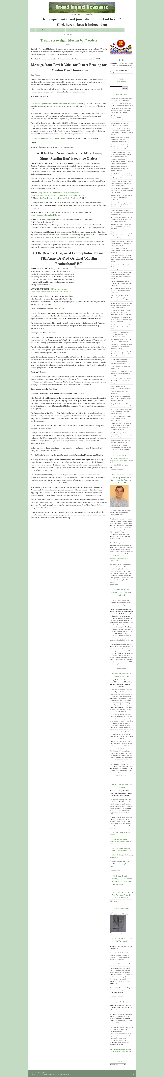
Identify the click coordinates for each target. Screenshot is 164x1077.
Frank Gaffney (97, 432)
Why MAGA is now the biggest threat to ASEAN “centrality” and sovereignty (121, 411)
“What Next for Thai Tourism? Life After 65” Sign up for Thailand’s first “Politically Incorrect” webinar (121, 427)
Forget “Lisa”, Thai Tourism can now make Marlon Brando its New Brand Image (122, 243)
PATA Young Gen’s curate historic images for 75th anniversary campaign (119, 361)
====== (69, 44)
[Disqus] (69, 553)
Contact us (95, 30)
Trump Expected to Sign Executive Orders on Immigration (58, 192)
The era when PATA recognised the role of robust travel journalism (121, 198)
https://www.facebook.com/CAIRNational (45, 215)
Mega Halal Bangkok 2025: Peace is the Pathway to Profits (121, 405)
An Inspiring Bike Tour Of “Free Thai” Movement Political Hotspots (122, 381)
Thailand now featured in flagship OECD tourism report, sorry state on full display (121, 118)
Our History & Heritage (57, 30)
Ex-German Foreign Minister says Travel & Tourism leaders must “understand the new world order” (122, 259)
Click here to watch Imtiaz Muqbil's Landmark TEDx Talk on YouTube (121, 460)
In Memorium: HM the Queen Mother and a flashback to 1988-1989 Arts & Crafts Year (121, 312)
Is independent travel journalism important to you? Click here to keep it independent (82, 21)
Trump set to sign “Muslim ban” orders (68, 40)
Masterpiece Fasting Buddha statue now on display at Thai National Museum (121, 399)
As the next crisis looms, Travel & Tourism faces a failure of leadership (122, 267)
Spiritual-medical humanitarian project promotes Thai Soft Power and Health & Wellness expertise (122, 275)
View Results (121, 81)
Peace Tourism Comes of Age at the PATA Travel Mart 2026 (122, 99)
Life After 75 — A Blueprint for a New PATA (122, 367)
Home (32, 30)
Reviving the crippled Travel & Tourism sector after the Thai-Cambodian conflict (122, 354)
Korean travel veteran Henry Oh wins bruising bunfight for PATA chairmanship (122, 190)
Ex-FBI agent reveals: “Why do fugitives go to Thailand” (121, 124)
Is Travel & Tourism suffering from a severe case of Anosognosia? (121, 418)
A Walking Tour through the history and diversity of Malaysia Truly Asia (120, 334)
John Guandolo (59, 308)
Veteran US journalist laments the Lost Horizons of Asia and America (121, 227)
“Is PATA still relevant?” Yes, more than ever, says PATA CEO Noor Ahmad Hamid (122, 183)
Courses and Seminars (73, 30)
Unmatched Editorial (42, 30)
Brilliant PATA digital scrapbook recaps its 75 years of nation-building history (122, 161)
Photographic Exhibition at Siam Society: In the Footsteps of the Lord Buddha (121, 320)
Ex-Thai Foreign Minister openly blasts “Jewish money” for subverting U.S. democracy (121, 435)
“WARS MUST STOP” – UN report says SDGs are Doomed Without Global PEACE (121, 154)
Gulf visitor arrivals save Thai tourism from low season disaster (122, 104)
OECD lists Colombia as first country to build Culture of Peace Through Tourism (121, 111)
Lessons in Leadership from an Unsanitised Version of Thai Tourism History (121, 347)
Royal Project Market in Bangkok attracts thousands (120, 387)
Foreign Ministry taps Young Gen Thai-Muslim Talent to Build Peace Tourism (121, 205)
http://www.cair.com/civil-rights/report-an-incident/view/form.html (66, 237)
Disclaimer (33, 1073)
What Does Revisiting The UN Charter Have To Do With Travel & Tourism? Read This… (122, 219)
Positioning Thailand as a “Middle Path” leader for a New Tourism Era (121, 250)
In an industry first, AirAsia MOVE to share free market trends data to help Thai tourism (122, 147)
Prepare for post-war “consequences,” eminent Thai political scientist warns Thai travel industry (121, 235)
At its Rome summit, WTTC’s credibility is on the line (121, 340)
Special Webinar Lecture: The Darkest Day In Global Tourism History (121, 327)
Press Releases (86, 30)
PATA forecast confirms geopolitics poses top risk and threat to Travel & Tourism (121, 447)
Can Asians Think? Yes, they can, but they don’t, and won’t (121, 441)
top (132, 1074)
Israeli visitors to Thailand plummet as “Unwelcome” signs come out (122, 283)
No (113, 75)
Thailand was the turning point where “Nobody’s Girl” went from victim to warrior (121, 305)
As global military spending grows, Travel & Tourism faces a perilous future (122, 212)
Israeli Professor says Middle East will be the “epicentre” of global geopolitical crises (121, 176)
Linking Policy (42, 1073)
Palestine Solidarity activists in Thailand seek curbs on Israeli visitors (122, 374)
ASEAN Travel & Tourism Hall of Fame (111, 30)
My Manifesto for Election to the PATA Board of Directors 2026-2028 (121, 291)
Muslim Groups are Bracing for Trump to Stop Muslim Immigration (60, 195)
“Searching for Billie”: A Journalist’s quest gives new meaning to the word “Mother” (121, 298)
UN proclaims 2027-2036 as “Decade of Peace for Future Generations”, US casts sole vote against (122, 131)
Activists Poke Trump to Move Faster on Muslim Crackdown (57, 198)
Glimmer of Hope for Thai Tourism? (120, 392)
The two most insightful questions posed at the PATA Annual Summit (120, 169)
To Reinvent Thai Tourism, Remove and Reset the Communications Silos (120, 140)
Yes (113, 72)
